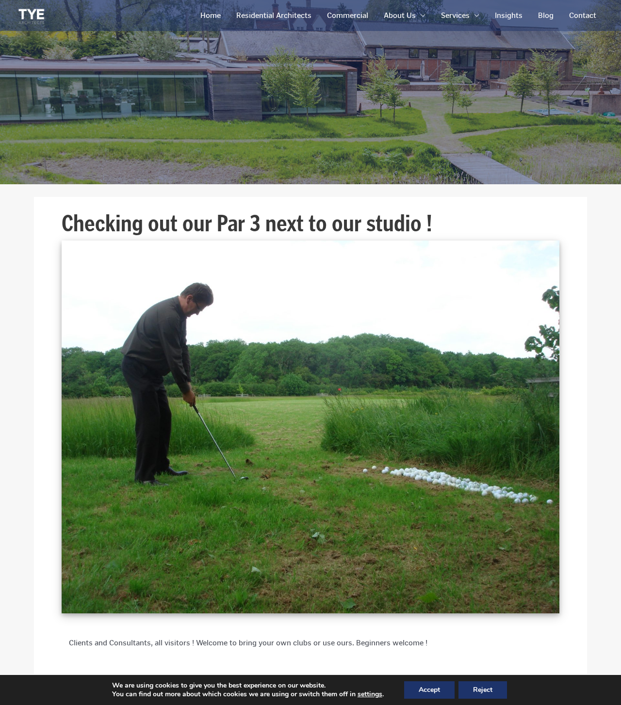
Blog (546, 15)
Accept (429, 689)
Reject (482, 689)
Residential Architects (273, 15)
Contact (582, 15)
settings (370, 694)
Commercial (347, 15)
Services (455, 15)
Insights (509, 15)
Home (210, 15)
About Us (400, 15)
